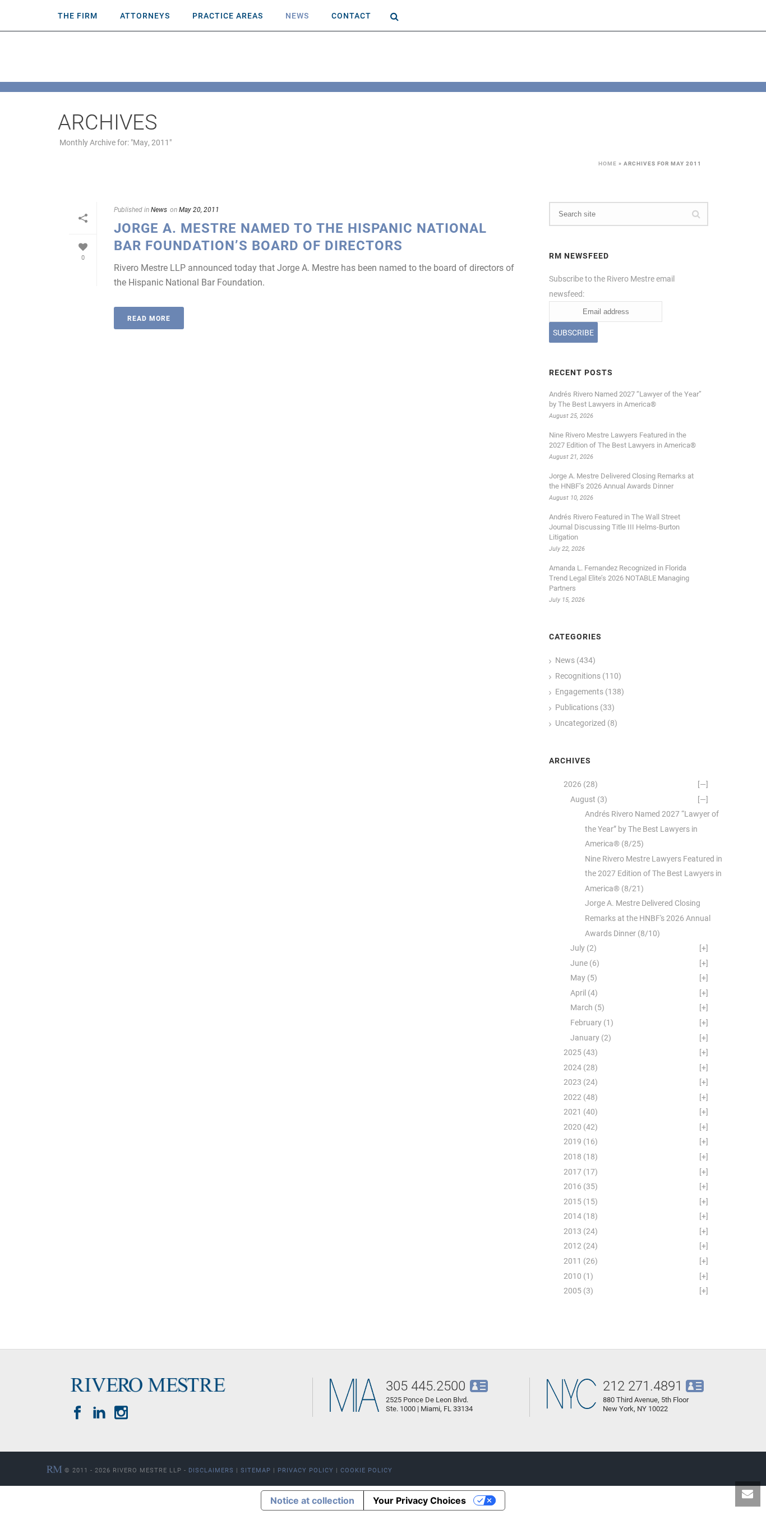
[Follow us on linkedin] (99, 1413)
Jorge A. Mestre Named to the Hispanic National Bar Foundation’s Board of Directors (300, 236)
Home (607, 163)
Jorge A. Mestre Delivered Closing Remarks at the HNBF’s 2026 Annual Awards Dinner (621, 481)
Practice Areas (227, 15)
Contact (351, 15)
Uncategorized (580, 723)
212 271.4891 (642, 1385)
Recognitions (578, 676)
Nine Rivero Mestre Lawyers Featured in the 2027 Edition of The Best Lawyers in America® (622, 440)
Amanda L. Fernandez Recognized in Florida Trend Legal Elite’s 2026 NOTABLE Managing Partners (619, 578)
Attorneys (145, 15)
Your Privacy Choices (419, 1500)
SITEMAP (256, 1470)
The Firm (78, 15)
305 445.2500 (425, 1385)
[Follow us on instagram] (121, 1413)
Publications (576, 707)
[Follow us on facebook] (77, 1413)
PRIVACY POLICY (306, 1470)
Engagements (579, 692)
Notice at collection (312, 1500)
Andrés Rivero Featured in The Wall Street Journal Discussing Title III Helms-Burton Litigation (614, 527)
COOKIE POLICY (366, 1470)
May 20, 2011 (199, 209)
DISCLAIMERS (211, 1470)
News (297, 15)
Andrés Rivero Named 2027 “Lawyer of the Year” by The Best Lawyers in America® (625, 399)
